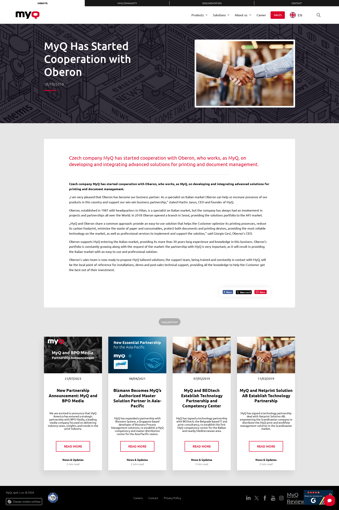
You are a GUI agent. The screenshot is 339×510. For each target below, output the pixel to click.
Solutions (219, 15)
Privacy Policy (172, 498)
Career (261, 15)
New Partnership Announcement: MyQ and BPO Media (73, 395)
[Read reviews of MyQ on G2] (318, 498)
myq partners (169, 322)
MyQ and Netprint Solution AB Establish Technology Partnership (266, 395)
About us (241, 15)
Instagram (281, 498)
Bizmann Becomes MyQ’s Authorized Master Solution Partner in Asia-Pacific (137, 398)
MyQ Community (127, 3)
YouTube (273, 498)
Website (42, 3)
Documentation (212, 3)
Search (318, 15)
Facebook (265, 498)
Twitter (256, 498)
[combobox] (299, 15)
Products (197, 15)
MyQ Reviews (297, 498)
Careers (138, 498)
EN (300, 15)
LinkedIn (248, 498)
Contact (297, 3)
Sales (278, 15)
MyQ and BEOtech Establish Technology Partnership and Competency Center (201, 398)
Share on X (245, 292)
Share (228, 292)
